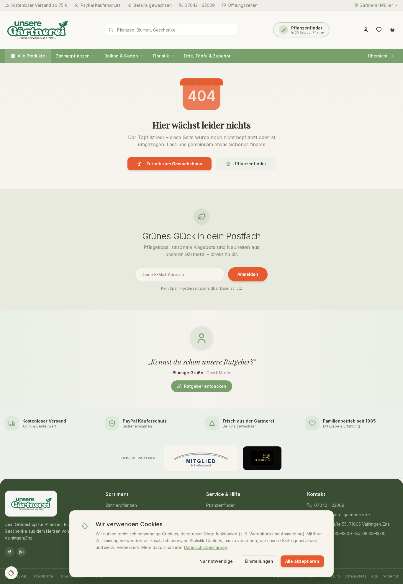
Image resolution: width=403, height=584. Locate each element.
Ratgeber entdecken (205, 386)
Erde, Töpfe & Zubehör (207, 55)
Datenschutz (231, 288)
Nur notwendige (216, 561)
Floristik (161, 55)
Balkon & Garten (121, 55)
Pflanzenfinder (250, 163)
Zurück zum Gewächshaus (174, 163)
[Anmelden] (366, 29)
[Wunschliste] (378, 29)
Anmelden (247, 274)
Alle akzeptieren (302, 561)
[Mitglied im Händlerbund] (201, 458)
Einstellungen (259, 561)
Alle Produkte (31, 55)
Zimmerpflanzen (73, 55)
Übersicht (378, 55)
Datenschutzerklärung (205, 547)
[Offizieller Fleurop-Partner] (262, 458)
